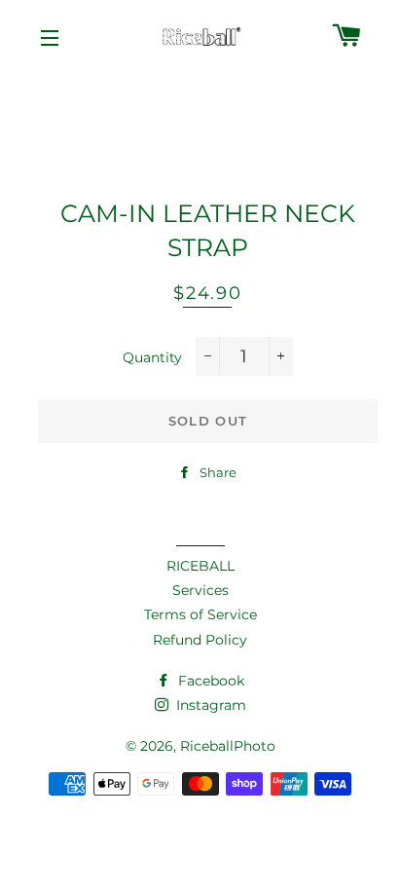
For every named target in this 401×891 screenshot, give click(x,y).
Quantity (152, 357)
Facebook (209, 680)
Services (200, 590)
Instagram (209, 705)
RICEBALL (200, 566)
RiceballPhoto (227, 746)
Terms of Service (200, 614)
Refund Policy (200, 640)
